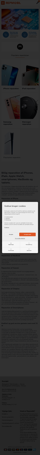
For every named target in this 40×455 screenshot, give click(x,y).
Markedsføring (29, 244)
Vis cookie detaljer (20, 238)
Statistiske (29, 250)
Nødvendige (11, 244)
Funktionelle (11, 250)
